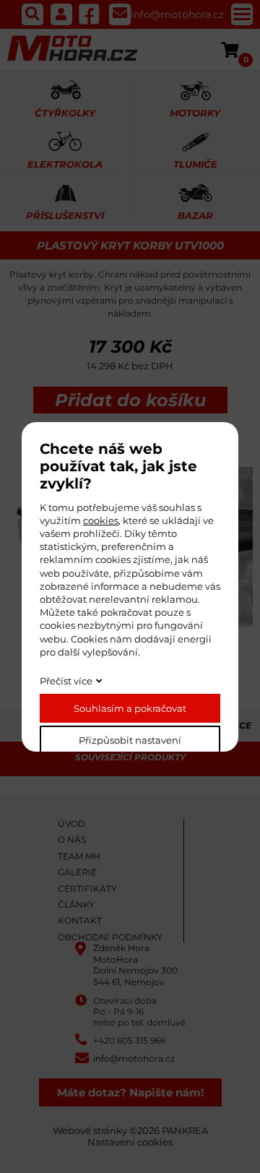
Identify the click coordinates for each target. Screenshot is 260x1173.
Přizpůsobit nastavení (130, 740)
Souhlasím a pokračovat (130, 708)
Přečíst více (66, 681)
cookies (100, 520)
